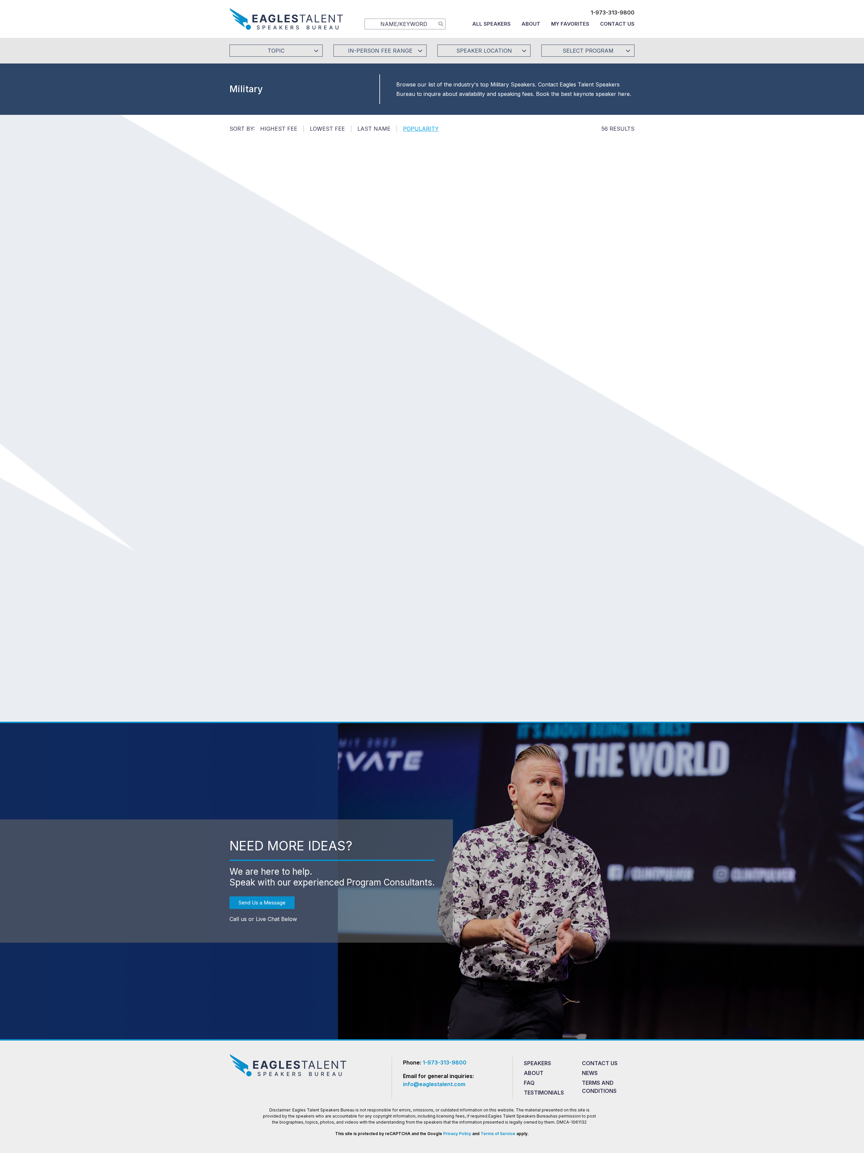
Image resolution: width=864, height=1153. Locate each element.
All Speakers (491, 24)
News (590, 1073)
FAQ (529, 1082)
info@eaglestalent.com (434, 1084)
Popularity (421, 129)
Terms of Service (498, 1133)
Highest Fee (278, 129)
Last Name (373, 129)
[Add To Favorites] (289, 262)
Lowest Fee (327, 129)
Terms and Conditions (599, 1086)
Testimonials (544, 1092)
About (530, 24)
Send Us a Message (262, 902)
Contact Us (617, 24)
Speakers (537, 1063)
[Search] (440, 24)
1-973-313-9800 (612, 12)
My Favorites (570, 24)
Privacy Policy (457, 1133)
